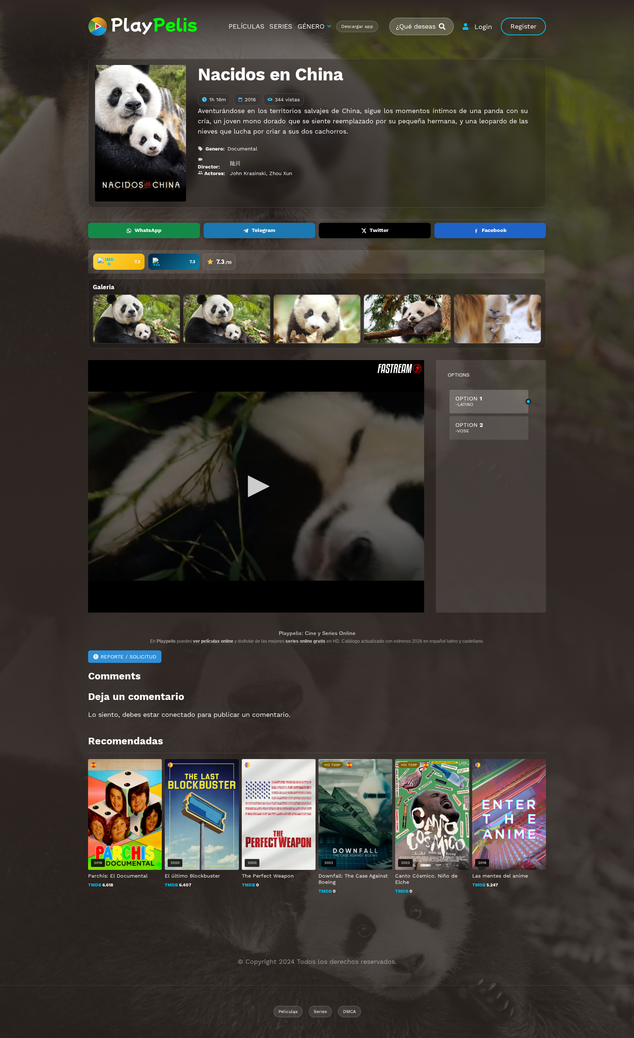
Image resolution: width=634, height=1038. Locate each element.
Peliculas (288, 1011)
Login (483, 26)
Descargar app (357, 26)
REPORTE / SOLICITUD (128, 657)
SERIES (280, 26)
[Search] (445, 27)
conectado (178, 714)
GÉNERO (311, 26)
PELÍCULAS (247, 26)
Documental (242, 149)
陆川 (235, 163)
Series (320, 1011)
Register (523, 26)
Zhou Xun (280, 173)
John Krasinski (248, 173)
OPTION (468, 401)
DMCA (349, 1011)
